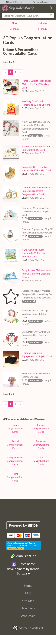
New (14, 22)
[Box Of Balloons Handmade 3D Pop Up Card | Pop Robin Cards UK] (11, 379)
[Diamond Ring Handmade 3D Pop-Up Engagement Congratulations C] (11, 194)
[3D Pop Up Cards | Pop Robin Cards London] (18, 8)
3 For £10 (14, 28)
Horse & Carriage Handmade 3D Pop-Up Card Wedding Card (36, 84)
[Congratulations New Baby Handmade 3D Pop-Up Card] (11, 173)
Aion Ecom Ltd (25, 556)
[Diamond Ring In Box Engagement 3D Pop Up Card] (11, 359)
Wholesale (28, 616)
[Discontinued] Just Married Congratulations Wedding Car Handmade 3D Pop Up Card (37, 294)
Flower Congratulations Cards (41, 428)
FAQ (28, 593)
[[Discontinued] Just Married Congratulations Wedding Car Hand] (11, 296)
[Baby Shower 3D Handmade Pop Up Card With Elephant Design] (11, 276)
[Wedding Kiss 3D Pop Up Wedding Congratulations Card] (11, 317)
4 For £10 (42, 28)
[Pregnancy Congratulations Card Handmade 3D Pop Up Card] (11, 214)
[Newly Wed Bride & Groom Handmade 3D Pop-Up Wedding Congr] (11, 128)
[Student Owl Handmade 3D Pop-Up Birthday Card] (11, 153)
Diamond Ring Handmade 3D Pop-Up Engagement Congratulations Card (37, 191)
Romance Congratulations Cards (41, 444)
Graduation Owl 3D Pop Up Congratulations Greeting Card (36, 335)
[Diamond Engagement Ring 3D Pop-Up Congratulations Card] (11, 235)
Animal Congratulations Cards (15, 444)
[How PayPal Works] (23, 545)
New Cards (28, 608)
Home (28, 585)
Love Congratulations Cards (41, 461)
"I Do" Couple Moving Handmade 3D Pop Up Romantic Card (33, 253)
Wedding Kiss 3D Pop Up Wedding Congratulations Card (35, 314)
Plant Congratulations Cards (15, 477)
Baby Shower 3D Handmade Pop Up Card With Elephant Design (36, 273)
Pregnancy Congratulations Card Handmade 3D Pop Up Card (36, 211)
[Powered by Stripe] (23, 525)
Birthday (42, 22)
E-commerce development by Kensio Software (23, 568)
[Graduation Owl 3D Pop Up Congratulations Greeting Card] (11, 338)
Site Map (28, 601)
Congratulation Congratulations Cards (15, 461)
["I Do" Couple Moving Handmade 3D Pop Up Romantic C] (11, 256)
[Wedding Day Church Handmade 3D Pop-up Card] (11, 107)
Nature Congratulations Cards (15, 428)
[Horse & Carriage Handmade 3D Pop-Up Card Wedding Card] (11, 87)
